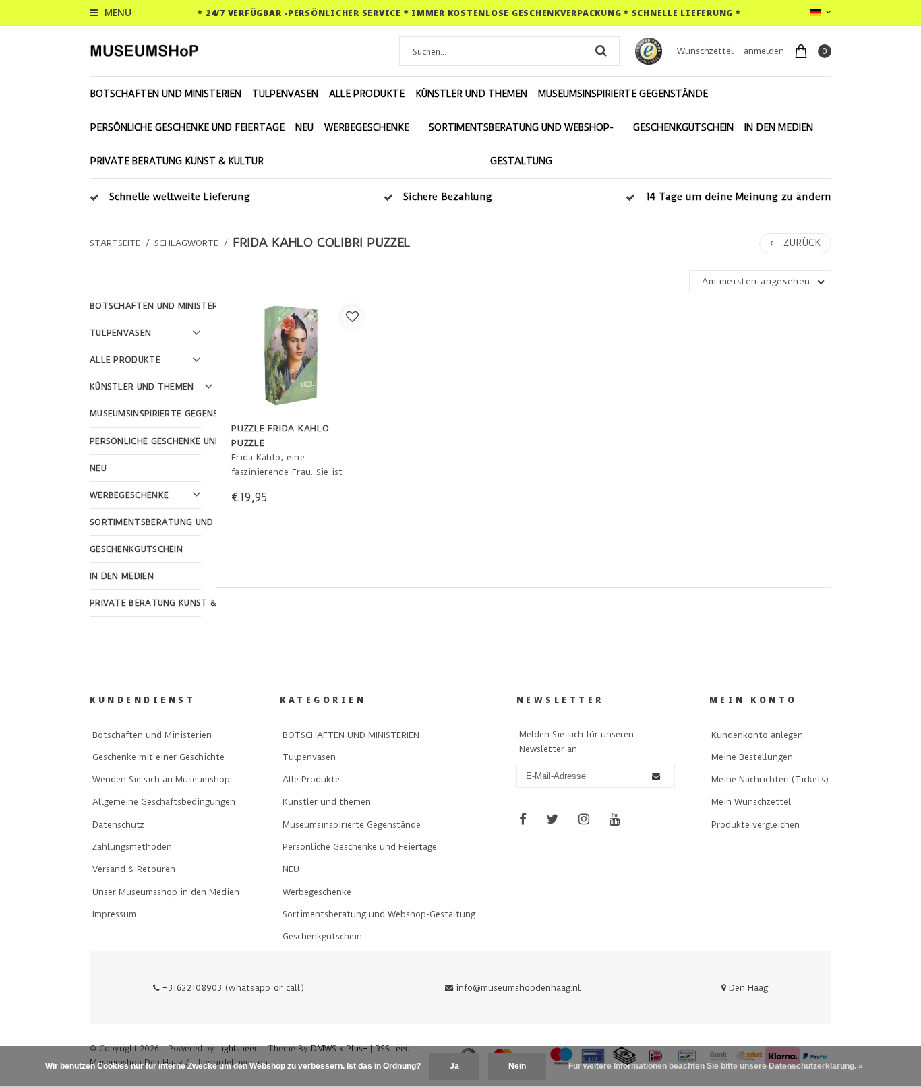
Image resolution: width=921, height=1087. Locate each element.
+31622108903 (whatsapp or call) (232, 988)
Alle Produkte (367, 93)
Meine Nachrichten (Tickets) (770, 779)
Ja (454, 1066)
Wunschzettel (705, 51)
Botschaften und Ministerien (152, 735)
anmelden (764, 51)
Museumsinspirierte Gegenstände (623, 93)
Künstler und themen (471, 93)
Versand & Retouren (133, 869)
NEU (304, 127)
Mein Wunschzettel (751, 802)
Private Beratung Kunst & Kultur (177, 161)
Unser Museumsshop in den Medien (165, 892)
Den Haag (747, 988)
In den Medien (778, 127)
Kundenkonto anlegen (757, 735)
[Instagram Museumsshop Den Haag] (584, 820)
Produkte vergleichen (755, 824)
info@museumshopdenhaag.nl (518, 988)
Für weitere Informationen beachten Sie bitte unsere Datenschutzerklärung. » (715, 1066)
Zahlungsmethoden (132, 847)
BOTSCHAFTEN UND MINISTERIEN (165, 93)
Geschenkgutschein (683, 127)
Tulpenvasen (285, 93)
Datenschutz (118, 824)
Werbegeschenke (366, 127)
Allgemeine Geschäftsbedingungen (163, 802)
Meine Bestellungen (752, 757)
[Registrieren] (656, 776)
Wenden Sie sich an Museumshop (161, 779)
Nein (517, 1066)
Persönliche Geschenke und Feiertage (187, 127)
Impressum (114, 914)
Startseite (115, 243)
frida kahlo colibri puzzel (322, 242)
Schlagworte (186, 243)
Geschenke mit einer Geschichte (158, 757)
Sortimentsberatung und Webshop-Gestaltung (521, 144)
